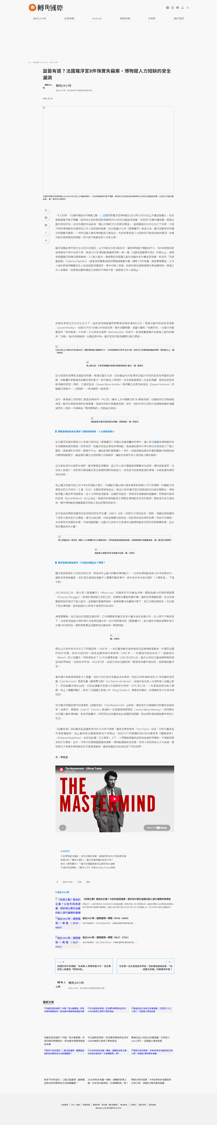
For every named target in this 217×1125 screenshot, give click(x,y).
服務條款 (96, 1104)
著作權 (104, 1104)
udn (29, 62)
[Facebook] (46, 217)
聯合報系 (123, 1104)
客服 (78, 1104)
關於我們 (179, 18)
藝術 (88, 882)
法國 (79, 882)
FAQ (72, 1104)
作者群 (152, 18)
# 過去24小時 (62, 892)
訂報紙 (133, 1104)
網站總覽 (152, 1104)
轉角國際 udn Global (40, 62)
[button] (167, 7)
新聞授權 (86, 1104)
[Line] (46, 225)
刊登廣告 (64, 1104)
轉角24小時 (63, 85)
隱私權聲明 (113, 1104)
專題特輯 (125, 18)
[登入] (182, 7)
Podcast (97, 18)
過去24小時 (39, 18)
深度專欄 (69, 18)
